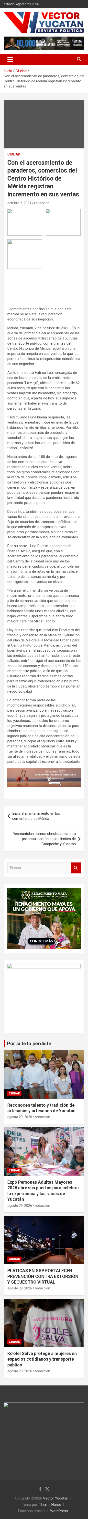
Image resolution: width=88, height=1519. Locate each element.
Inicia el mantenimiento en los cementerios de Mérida (36, 816)
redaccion (41, 203)
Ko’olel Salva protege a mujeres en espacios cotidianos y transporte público (42, 1359)
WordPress (59, 1511)
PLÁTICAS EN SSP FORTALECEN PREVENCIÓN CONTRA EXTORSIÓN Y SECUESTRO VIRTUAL (42, 1276)
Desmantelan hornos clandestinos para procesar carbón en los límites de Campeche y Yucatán (44, 839)
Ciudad (13, 154)
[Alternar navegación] (10, 59)
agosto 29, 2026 (19, 1117)
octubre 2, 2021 (19, 203)
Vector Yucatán (55, 1498)
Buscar (76, 867)
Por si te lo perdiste (29, 1043)
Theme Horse (50, 1504)
